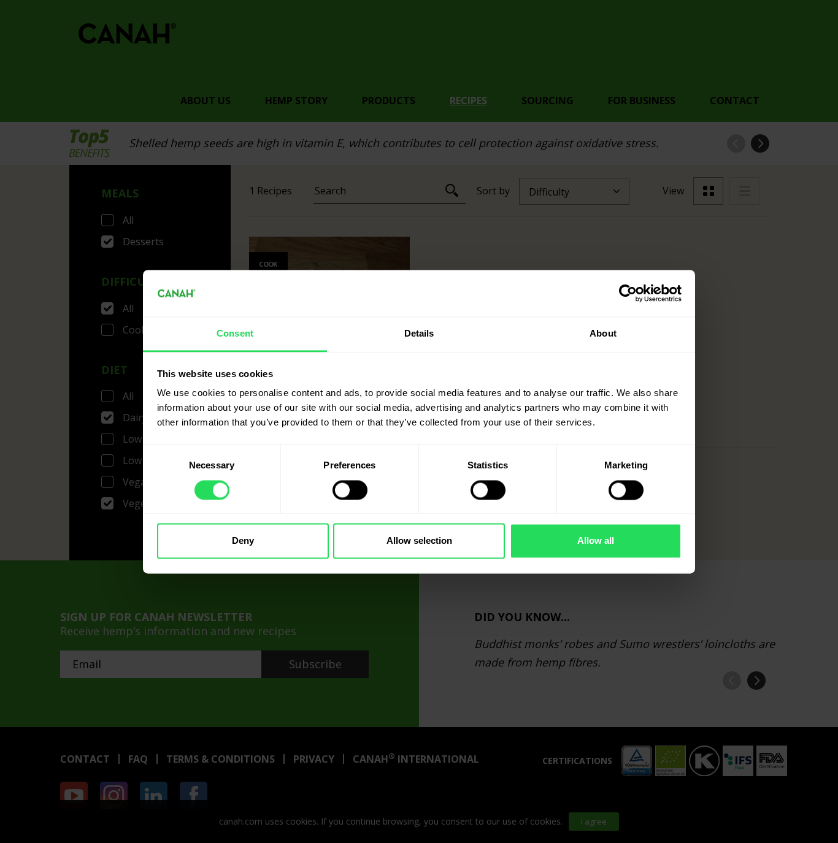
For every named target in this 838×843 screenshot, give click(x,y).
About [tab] (603, 334)
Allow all (595, 541)
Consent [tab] (235, 334)
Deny (243, 541)
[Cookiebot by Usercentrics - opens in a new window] (628, 293)
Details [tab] (419, 334)
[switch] (350, 490)
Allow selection (419, 541)
